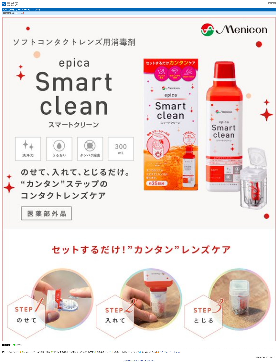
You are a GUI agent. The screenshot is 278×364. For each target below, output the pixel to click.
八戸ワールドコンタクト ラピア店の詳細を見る (139, 360)
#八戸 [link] (161, 352)
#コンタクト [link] (169, 352)
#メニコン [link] (177, 352)
